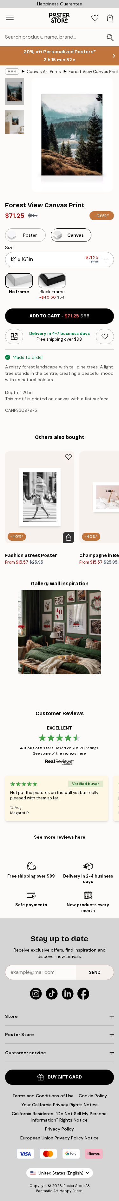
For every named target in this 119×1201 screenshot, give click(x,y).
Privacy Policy (59, 1129)
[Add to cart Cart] (68, 537)
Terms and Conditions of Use (43, 1096)
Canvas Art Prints (44, 71)
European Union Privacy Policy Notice (59, 1138)
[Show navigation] (10, 18)
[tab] (94, 18)
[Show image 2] (14, 122)
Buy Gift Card (65, 1077)
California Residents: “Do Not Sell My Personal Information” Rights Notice (60, 1117)
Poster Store (73, 1185)
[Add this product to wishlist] (105, 336)
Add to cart (59, 316)
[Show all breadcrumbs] (12, 71)
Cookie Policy (93, 1096)
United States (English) (60, 1173)
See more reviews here (59, 837)
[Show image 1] (14, 91)
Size (9, 247)
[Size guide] (14, 336)
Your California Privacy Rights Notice (59, 1105)
